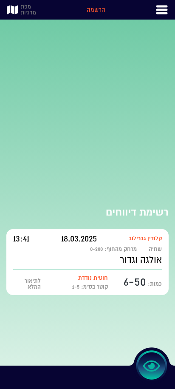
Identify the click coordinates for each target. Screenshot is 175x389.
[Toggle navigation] (161, 9)
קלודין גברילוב (145, 238)
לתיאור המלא (33, 284)
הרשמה (96, 9)
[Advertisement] (87, 107)
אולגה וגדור (141, 259)
